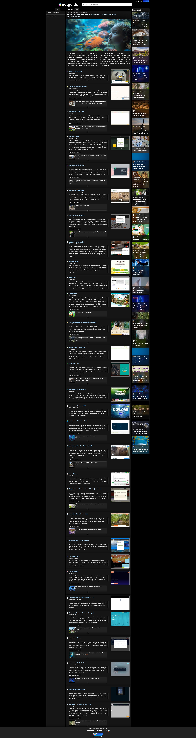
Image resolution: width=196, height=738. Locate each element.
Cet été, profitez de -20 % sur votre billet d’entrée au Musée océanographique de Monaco (140, 308)
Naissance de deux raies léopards (139, 291)
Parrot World (73, 293)
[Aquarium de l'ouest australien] (120, 427)
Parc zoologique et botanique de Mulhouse (82, 322)
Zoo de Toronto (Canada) (77, 347)
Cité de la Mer (73, 571)
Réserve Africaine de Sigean (137, 91)
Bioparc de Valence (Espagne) (78, 86)
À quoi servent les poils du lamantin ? (140, 344)
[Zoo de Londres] (120, 267)
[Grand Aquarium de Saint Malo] (120, 545)
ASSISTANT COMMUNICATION (83, 312)
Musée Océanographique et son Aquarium (137, 73)
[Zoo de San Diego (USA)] (120, 196)
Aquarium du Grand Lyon (77, 689)
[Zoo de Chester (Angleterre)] (120, 394)
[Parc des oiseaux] (120, 561)
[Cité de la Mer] (120, 578)
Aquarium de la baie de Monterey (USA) (81, 598)
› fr (74, 88)
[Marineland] (120, 283)
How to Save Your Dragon (82, 205)
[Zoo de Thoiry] (120, 479)
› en (72, 706)
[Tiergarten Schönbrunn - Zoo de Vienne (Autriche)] (120, 495)
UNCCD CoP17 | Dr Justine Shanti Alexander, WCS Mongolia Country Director (89, 379)
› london (72, 263)
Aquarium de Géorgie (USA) (77, 406)
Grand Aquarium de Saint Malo (79, 540)
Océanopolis (137, 447)
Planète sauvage (137, 411)
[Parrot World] (120, 300)
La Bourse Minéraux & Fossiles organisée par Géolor (140, 361)
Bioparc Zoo (137, 110)
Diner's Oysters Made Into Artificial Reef (86, 463)
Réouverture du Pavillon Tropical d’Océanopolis (140, 450)
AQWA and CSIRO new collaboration (85, 436)
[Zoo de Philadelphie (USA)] (120, 171)
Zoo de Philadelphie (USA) (77, 165)
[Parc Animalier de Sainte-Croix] (120, 520)
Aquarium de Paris (74, 638)
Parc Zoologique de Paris (76, 215)
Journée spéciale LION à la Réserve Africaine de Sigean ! (140, 184)
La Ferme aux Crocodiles (76, 242)
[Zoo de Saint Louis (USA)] (120, 118)
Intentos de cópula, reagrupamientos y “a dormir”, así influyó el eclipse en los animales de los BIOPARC (140, 131)
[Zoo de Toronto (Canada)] (120, 353)
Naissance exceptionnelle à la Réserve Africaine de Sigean (139, 96)
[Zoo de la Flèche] (120, 143)
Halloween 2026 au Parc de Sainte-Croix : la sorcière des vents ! (140, 219)
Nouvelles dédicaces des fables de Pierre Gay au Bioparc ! (140, 325)
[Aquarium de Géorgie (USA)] (120, 411)
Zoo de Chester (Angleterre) (77, 389)
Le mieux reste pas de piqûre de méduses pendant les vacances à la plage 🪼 (90, 653)
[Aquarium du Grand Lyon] (120, 694)
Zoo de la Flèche (74, 137)
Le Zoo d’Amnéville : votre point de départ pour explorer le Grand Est (140, 167)
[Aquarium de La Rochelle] (120, 669)
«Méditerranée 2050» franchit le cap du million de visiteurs (141, 78)
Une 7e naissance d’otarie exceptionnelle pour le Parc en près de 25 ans (90, 338)
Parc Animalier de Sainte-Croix (78, 514)
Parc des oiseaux (74, 556)
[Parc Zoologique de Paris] (120, 221)
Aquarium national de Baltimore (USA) (81, 446)
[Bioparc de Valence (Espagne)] (120, 93)
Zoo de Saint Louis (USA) (76, 111)
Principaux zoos (51, 16)
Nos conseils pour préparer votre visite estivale (88, 586)
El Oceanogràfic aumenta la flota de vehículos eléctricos (88, 628)
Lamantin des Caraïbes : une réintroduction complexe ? (90, 232)
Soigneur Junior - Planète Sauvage (138, 415)
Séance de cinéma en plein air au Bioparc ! (139, 114)
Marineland (72, 277)
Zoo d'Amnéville (137, 161)
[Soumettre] (130, 4)
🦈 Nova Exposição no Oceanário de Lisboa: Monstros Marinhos (90, 722)
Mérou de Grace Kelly (139, 151)
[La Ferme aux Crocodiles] (120, 248)
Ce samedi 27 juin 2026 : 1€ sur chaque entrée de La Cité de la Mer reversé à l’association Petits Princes (141, 379)
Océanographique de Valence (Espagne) (81, 613)
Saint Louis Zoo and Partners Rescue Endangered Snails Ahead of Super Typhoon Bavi (90, 127)
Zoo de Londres (73, 261)
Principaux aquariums (53, 12)
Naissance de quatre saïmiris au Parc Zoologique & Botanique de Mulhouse (140, 255)
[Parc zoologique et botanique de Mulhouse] (120, 328)
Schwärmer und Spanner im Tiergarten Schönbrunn (89, 504)
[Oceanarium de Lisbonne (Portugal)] (120, 710)
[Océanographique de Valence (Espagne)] (120, 619)
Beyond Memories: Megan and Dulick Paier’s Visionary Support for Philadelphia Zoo (87, 181)
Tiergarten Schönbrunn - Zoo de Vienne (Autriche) (85, 489)
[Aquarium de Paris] (120, 644)
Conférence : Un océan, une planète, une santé (140, 433)
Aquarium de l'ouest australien (78, 421)
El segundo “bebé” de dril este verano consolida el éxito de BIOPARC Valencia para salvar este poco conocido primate (90, 102)
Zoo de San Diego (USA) (76, 190)
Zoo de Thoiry (73, 474)
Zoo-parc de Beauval (75, 71)
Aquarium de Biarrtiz (137, 148)
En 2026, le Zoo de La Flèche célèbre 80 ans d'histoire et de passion (90, 156)
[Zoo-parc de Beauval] (120, 76)
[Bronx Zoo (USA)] (120, 369)
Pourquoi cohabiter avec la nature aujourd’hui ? (88, 529)
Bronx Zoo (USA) (74, 363)
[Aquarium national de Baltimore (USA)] (120, 452)
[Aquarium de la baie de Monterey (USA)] (120, 603)
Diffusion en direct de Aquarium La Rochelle (87, 678)
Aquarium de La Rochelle (77, 663)
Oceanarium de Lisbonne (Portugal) (80, 704)
